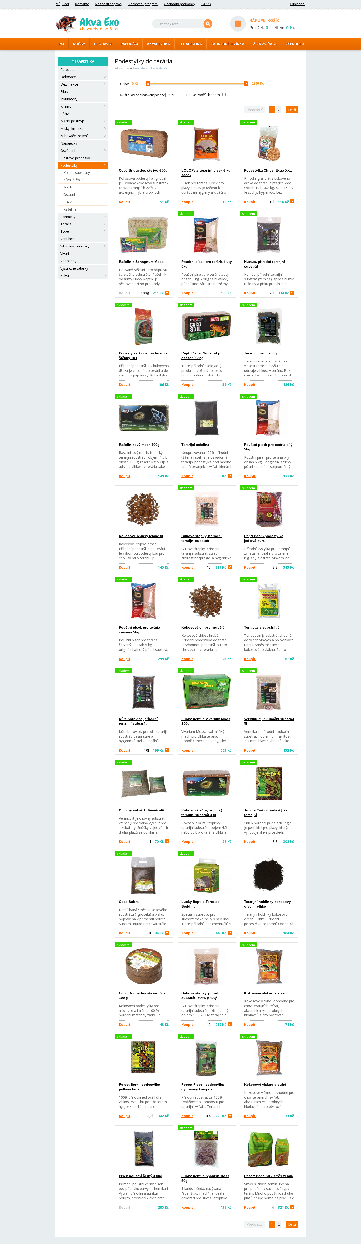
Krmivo (66, 106)
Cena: (124, 83)
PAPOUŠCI (129, 44)
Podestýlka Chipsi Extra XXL (268, 170)
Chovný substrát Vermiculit (141, 810)
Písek (67, 202)
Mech (67, 187)
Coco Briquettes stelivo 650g (143, 170)
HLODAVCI (103, 44)
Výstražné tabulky (74, 268)
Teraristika (140, 68)
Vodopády (68, 261)
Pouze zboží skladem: (204, 94)
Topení (65, 231)
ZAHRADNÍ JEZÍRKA (227, 44)
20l (279, 293)
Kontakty (82, 4)
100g (152, 293)
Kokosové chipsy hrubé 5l (203, 627)
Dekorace (68, 76)
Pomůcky (67, 216)
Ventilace (67, 238)
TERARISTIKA (190, 44)
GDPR (206, 4)
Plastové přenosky (75, 158)
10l (279, 201)
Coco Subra (129, 902)
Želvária (66, 275)
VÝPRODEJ (294, 44)
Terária (66, 224)
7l (280, 1207)
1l (156, 841)
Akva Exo (122, 68)
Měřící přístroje (72, 121)
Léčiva (65, 113)
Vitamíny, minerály (74, 246)
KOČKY (79, 44)
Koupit (124, 201)
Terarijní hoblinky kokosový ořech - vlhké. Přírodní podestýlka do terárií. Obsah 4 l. (269, 919)
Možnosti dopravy (108, 4)
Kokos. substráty (76, 172)
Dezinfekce (69, 84)
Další (292, 109)
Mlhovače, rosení (74, 135)
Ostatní (69, 194)
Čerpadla (67, 69)
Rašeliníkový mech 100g (139, 445)
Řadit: (125, 94)
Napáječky (68, 143)
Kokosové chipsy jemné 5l (141, 536)
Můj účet (62, 4)
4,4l (216, 1116)
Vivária (65, 253)
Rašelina (70, 209)
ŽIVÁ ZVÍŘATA (265, 44)
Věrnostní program (143, 4)
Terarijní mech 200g (260, 353)
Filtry (64, 91)
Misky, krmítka (71, 128)
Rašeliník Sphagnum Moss (141, 262)
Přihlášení (297, 4)
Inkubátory (68, 99)
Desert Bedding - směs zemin (268, 1176)
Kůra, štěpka (73, 179)
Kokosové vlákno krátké (264, 993)
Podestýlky (69, 165)
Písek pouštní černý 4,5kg (140, 1176)
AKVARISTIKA (158, 44)
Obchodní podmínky (179, 4)
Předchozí (255, 109)
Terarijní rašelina (195, 445)
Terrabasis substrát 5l (262, 627)
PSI (61, 44)
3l (218, 476)
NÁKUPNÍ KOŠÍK (264, 20)
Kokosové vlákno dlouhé (265, 1084)
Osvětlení (67, 150)
